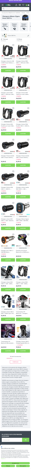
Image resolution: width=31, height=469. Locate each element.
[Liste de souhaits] (23, 5)
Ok (25, 439)
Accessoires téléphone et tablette (11, 12)
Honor (23, 12)
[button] (8, 64)
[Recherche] (3, 9)
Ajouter (8, 70)
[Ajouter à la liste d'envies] (13, 45)
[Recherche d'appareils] (28, 35)
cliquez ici (3, 458)
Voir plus (15, 362)
